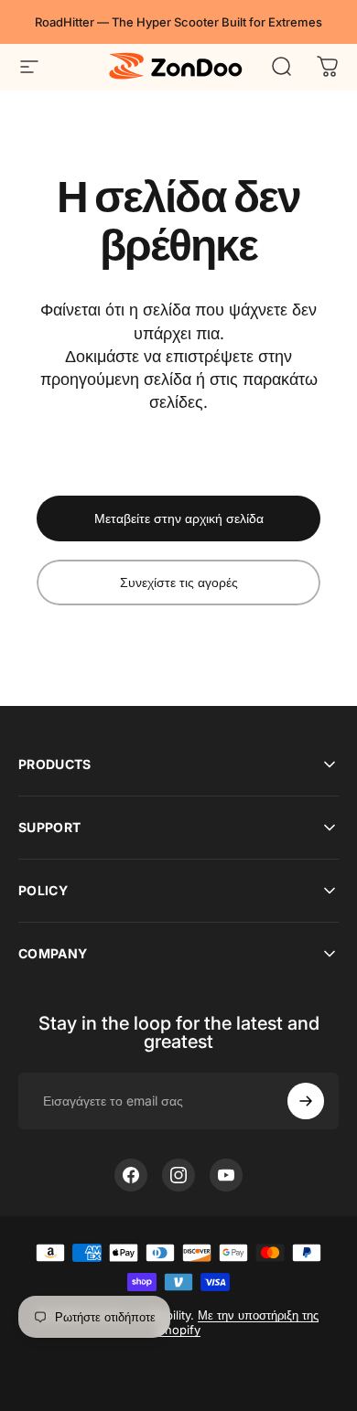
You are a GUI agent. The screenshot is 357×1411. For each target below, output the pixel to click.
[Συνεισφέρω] (305, 1101)
